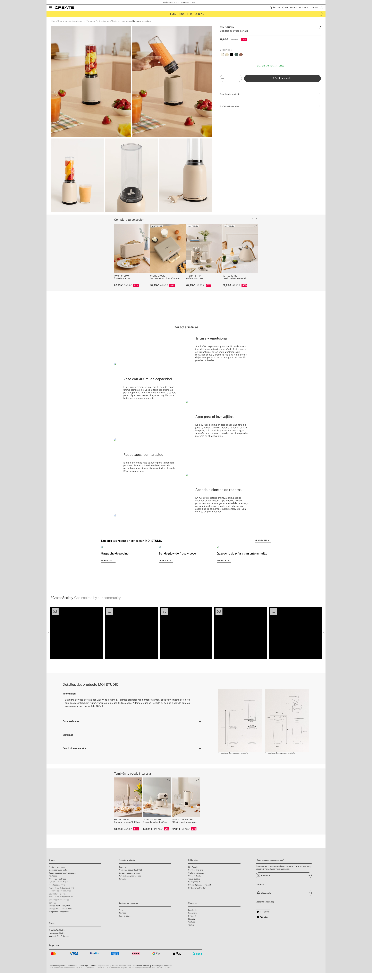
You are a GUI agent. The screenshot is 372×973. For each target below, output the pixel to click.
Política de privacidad (100, 966)
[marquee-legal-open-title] (321, 14)
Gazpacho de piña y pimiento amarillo (242, 553)
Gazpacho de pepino (114, 553)
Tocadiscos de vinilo (57, 885)
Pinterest (192, 916)
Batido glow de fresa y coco (177, 553)
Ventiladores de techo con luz (61, 897)
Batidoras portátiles (141, 21)
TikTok (191, 925)
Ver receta (107, 560)
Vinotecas (53, 876)
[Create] (64, 7)
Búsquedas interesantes (59, 912)
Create (51, 860)
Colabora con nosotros (128, 903)
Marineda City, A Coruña (59, 936)
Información (69, 693)
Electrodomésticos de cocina (71, 21)
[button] (76, 633)
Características (71, 721)
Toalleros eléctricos (57, 867)
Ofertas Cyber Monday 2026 (60, 909)
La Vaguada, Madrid (57, 933)
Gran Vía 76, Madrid (57, 930)
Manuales (68, 734)
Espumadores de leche (58, 870)
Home (54, 21)
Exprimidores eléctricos (58, 894)
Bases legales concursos (162, 966)
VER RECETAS (262, 540)
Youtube (191, 922)
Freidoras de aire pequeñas (60, 891)
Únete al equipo (125, 916)
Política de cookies (141, 966)
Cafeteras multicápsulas (59, 900)
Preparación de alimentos (99, 21)
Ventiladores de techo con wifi (61, 888)
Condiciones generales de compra (63, 966)
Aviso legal (83, 966)
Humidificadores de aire (58, 882)
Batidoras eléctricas (121, 21)
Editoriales (193, 860)
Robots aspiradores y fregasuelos (62, 873)
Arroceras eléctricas (57, 879)
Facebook (192, 910)
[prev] (252, 218)
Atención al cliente (127, 860)
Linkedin (191, 919)
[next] (256, 218)
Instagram (192, 913)
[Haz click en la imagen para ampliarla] (240, 720)
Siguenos (192, 903)
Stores (51, 923)
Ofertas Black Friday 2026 (59, 906)
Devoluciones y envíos (74, 748)
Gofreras (52, 903)
